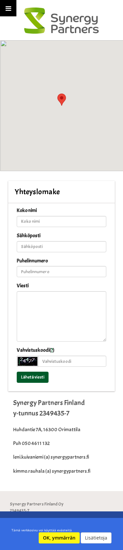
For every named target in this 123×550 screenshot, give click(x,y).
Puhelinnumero (32, 260)
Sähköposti (28, 235)
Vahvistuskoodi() (35, 350)
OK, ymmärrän (59, 538)
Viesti (23, 285)
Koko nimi (27, 210)
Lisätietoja (96, 538)
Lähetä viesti (32, 377)
